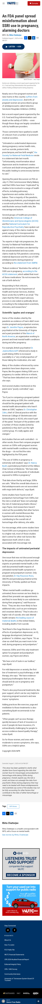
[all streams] (39, 1001)
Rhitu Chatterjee (15, 35)
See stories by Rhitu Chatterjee (15, 835)
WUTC (11, 935)
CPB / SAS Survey (10, 969)
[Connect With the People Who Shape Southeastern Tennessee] (21, 864)
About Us (7, 940)
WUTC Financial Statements (14, 955)
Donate (35, 3)
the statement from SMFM (25, 263)
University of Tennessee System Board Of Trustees (19, 979)
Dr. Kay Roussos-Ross (23, 576)
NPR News (13, 806)
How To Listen (9, 945)
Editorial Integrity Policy (12, 964)
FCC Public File (9, 950)
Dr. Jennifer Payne (14, 327)
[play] (3, 1001)
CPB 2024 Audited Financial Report (16, 959)
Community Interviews (12, 974)
